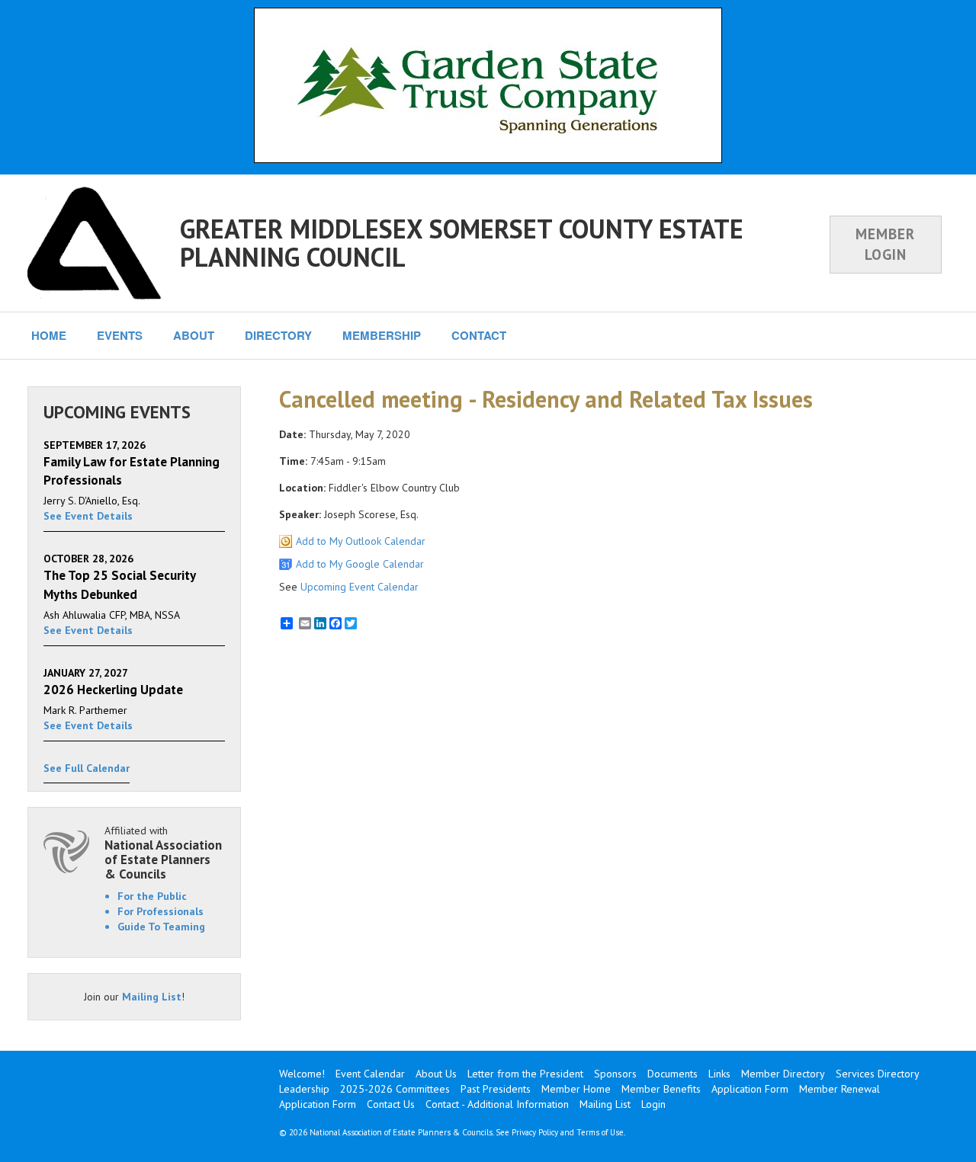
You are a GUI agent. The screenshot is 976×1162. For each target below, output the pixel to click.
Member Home (576, 1089)
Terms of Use (600, 1132)
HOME (48, 335)
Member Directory (783, 1073)
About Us (436, 1073)
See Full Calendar (86, 768)
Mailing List (151, 997)
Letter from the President (525, 1073)
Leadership (304, 1089)
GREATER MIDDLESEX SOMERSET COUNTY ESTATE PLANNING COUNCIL (461, 243)
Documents (672, 1073)
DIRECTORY (278, 335)
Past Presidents (496, 1089)
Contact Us (391, 1104)
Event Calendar (370, 1073)
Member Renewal (839, 1089)
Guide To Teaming (161, 926)
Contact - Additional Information (497, 1104)
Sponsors (615, 1073)
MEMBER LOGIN (885, 244)
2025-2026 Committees (395, 1089)
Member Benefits (661, 1089)
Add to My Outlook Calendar (360, 541)
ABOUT (193, 335)
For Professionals (160, 911)
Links (719, 1073)
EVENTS (120, 335)
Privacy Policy (535, 1132)
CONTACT (478, 335)
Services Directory (878, 1073)
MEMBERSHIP (381, 335)
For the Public (152, 896)
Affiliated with (163, 852)
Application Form (749, 1089)
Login (653, 1104)
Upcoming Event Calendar (359, 587)
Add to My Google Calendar (360, 564)
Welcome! (302, 1073)
